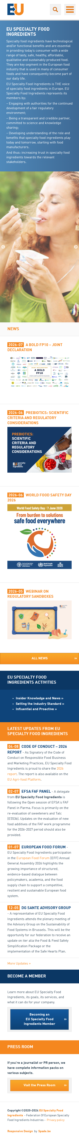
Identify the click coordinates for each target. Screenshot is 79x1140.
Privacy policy (55, 1120)
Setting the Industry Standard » (40, 704)
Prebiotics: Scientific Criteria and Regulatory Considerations (37, 418)
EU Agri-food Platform (24, 779)
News (13, 329)
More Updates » (19, 963)
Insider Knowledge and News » (39, 698)
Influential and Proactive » (36, 709)
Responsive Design (20, 1131)
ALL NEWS (54, 658)
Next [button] (76, 247)
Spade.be (44, 1131)
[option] (39, 246)
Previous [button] (3, 247)
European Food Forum (33, 858)
